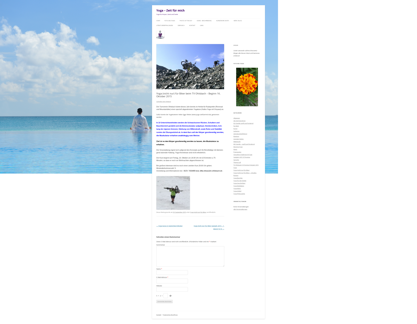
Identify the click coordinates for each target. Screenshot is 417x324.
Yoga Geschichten (239, 183)
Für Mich (236, 126)
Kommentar (160, 245)
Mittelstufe (237, 142)
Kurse (235, 129)
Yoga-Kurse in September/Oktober (169, 226)
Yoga (235, 168)
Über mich (181, 25)
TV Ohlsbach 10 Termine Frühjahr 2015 (246, 165)
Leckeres (236, 131)
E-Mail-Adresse (162, 277)
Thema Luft (237, 162)
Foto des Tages (170, 21)
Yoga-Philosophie (239, 194)
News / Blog (238, 21)
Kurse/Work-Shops (222, 21)
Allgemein (236, 118)
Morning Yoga (237, 147)
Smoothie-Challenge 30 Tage (242, 155)
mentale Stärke (238, 139)
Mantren (236, 136)
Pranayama (237, 152)
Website (159, 286)
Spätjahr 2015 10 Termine (241, 157)
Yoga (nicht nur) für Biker (198, 212)
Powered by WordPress (170, 315)
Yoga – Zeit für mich (170, 10)
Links (201, 25)
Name (159, 269)
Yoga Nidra (237, 188)
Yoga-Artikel (237, 191)
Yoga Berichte (237, 178)
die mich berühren (239, 121)
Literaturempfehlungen (164, 25)
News (235, 149)
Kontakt (192, 25)
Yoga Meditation (238, 186)
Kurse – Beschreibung (204, 21)
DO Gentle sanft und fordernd (243, 123)
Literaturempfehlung (240, 134)
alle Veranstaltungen (240, 209)
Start (158, 21)
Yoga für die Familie (239, 181)
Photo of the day (186, 21)
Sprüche (236, 160)
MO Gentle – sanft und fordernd (244, 144)
